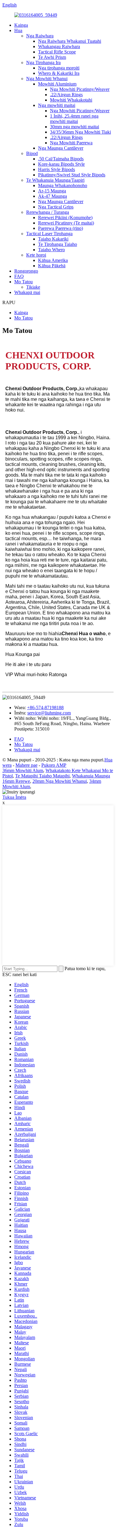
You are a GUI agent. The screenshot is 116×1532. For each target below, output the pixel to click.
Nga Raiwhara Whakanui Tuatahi (69, 41)
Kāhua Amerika (53, 260)
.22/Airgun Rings (66, 94)
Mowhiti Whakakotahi (71, 99)
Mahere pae (26, 765)
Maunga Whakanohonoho (62, 185)
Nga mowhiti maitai (56, 105)
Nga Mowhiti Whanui (47, 78)
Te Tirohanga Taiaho (57, 244)
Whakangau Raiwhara (59, 46)
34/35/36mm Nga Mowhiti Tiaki (80, 132)
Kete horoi (36, 254)
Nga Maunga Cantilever (60, 148)
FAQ (19, 276)
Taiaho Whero (51, 249)
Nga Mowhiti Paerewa (71, 142)
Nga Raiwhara (40, 35)
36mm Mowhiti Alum (22, 770)
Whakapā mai (27, 292)
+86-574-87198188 (45, 707)
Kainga (21, 25)
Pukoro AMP (53, 765)
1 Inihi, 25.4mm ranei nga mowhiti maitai (74, 118)
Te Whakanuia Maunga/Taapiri (55, 180)
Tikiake (33, 287)
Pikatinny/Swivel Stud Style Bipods (71, 174)
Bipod (32, 153)
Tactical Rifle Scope (57, 51)
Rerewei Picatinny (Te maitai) (66, 222)
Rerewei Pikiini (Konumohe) (65, 217)
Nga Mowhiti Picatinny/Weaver (79, 89)
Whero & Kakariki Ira (58, 73)
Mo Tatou (23, 281)
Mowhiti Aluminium (57, 83)
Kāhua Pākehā (51, 265)
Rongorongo (26, 270)
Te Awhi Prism (52, 57)
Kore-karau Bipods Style (61, 164)
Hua (18, 30)
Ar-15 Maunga (52, 190)
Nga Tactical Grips (55, 206)
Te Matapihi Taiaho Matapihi (42, 775)
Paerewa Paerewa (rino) (60, 228)
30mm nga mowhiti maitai (74, 126)
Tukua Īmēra (14, 797)
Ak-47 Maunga (52, 196)
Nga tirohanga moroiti (58, 67)
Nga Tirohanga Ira (43, 62)
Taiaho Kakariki (53, 238)
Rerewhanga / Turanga (47, 212)
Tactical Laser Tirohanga (49, 233)
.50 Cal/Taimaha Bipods (61, 158)
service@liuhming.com (49, 712)
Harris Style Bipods (56, 169)
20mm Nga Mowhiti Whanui (59, 781)
